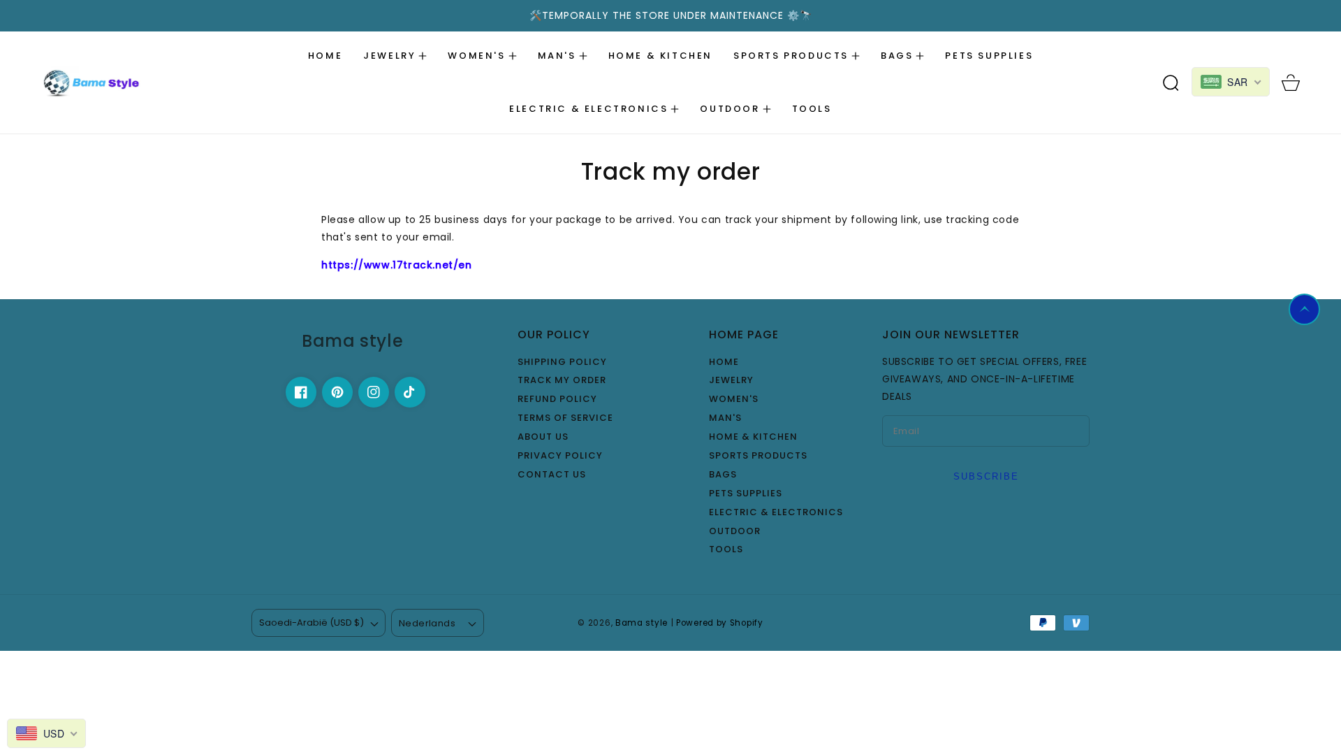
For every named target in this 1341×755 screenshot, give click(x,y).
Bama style (641, 622)
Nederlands (427, 623)
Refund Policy (557, 399)
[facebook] (301, 392)
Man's (725, 418)
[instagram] (373, 392)
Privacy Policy (560, 456)
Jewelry (731, 381)
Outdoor (735, 532)
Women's (734, 399)
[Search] (1171, 82)
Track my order (562, 381)
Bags (723, 475)
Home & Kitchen (753, 437)
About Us (543, 437)
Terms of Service (565, 418)
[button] (395, 55)
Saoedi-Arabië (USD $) (311, 622)
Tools (726, 550)
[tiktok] (410, 392)
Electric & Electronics (776, 513)
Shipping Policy (562, 362)
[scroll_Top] (1304, 309)
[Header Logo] (123, 83)
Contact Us (552, 475)
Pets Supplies (745, 494)
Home (724, 362)
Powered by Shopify (719, 622)
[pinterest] (337, 392)
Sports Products (758, 456)
